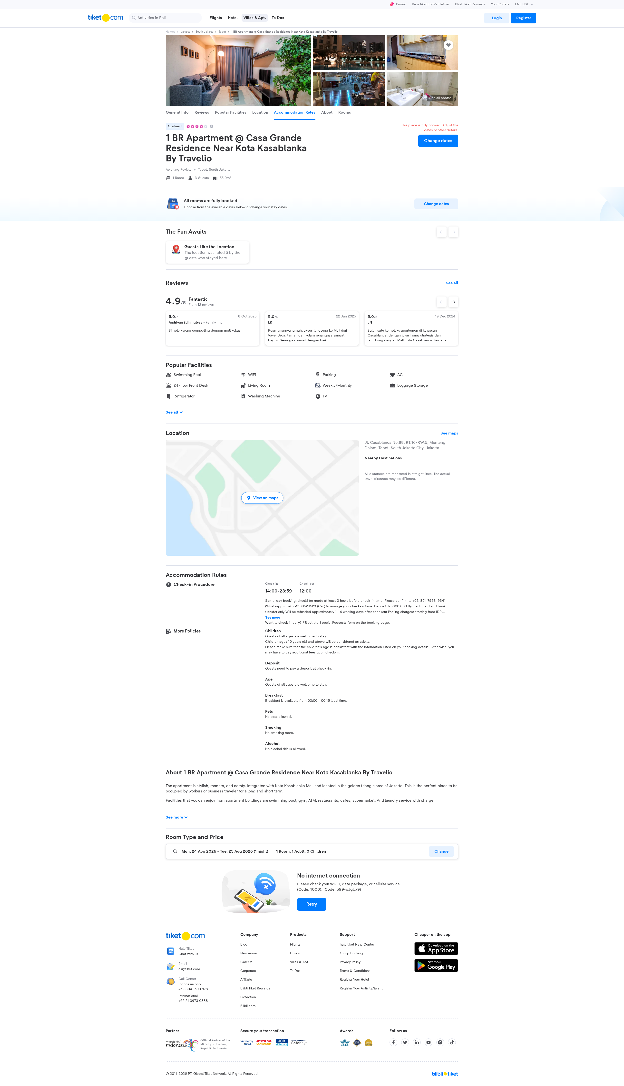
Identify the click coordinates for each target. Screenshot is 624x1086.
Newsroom (248, 953)
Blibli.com (248, 1006)
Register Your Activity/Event (361, 988)
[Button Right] (453, 301)
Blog (243, 944)
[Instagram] (440, 1042)
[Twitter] (405, 1042)
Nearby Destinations (383, 458)
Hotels (295, 953)
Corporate (248, 971)
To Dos (295, 971)
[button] (262, 498)
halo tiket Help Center (357, 944)
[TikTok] (452, 1042)
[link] (496, 18)
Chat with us (188, 954)
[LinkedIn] (417, 1042)
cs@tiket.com (189, 969)
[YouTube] (428, 1042)
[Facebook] (393, 1042)
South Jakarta (204, 32)
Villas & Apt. (299, 962)
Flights (295, 944)
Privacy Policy (350, 962)
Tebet (222, 32)
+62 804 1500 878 (193, 989)
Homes (170, 32)
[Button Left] (442, 301)
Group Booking (351, 953)
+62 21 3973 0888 (193, 1001)
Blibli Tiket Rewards (470, 4)
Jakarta (185, 32)
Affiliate (246, 979)
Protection (248, 997)
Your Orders (500, 4)
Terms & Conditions (355, 971)
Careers (246, 962)
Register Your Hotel (354, 979)
